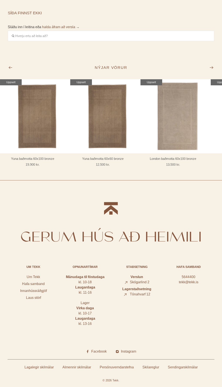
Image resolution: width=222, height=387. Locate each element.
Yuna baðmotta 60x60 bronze (103, 158)
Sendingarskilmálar (183, 367)
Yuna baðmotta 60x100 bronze (32, 158)
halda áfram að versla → (61, 27)
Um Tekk (33, 277)
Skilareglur (150, 367)
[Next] (211, 67)
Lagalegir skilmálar (39, 367)
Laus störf (33, 298)
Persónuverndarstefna (117, 367)
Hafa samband (33, 284)
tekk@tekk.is (188, 282)
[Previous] (10, 67)
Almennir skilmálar (76, 367)
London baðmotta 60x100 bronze (173, 158)
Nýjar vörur (111, 67)
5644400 (188, 277)
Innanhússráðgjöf (33, 291)
